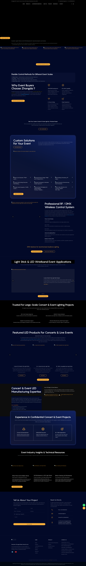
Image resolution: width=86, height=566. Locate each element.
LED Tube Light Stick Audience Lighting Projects (53, 278)
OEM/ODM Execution (41, 432)
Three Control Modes (49, 218)
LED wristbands (38, 339)
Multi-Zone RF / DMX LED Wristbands (64, 366)
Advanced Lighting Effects (50, 232)
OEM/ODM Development (53, 88)
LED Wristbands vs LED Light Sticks (43, 475)
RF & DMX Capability (66, 88)
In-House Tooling (51, 102)
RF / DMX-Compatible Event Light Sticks (43, 366)
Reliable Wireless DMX (49, 238)
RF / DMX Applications (60, 432)
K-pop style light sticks (31, 339)
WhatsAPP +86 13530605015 (63, 517)
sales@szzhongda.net (63, 1)
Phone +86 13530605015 (62, 509)
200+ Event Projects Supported (27, 314)
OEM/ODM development (25, 94)
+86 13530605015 (71, 1)
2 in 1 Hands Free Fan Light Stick (21, 366)
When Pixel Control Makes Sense (20, 475)
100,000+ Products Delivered (59, 314)
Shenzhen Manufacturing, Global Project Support (59, 320)
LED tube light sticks (24, 339)
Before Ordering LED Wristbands (63, 475)
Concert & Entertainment (22, 432)
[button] (13, 217)
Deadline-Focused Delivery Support (27, 320)
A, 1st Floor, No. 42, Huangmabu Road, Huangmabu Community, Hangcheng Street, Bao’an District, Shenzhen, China (64, 522)
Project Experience (65, 102)
